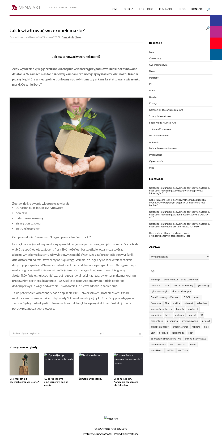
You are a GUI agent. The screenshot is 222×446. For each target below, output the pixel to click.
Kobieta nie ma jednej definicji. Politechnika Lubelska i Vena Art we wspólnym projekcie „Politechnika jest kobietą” (177, 202)
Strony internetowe (160, 116)
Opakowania (156, 161)
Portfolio (146, 8)
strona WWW (158, 344)
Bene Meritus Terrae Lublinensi (181, 279)
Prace (152, 90)
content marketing (183, 285)
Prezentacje (155, 154)
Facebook (156, 303)
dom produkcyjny (181, 291)
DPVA (187, 297)
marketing (156, 314)
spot (190, 332)
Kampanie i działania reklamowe (166, 109)
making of (193, 309)
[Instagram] (216, 32)
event (197, 297)
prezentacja (157, 320)
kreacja (180, 309)
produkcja (172, 320)
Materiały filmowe (159, 135)
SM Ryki (163, 332)
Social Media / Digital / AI (162, 122)
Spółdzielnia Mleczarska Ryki (166, 338)
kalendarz (202, 303)
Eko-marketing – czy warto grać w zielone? (24, 380)
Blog (182, 8)
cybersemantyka (160, 291)
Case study (68, 37)
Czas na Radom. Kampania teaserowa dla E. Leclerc (126, 381)
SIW (153, 332)
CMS (166, 285)
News (78, 37)
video (193, 344)
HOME (114, 8)
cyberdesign (203, 285)
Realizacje (166, 8)
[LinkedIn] (216, 54)
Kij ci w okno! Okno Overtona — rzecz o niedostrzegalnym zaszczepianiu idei (169, 234)
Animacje (154, 141)
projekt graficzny (160, 326)
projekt (206, 320)
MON (168, 314)
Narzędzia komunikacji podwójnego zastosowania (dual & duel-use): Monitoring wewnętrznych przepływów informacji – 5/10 (179, 190)
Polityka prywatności (126, 433)
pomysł (192, 314)
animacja (155, 279)
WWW (170, 350)
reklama (196, 326)
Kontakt (197, 8)
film (167, 303)
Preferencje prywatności (97, 433)
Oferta (128, 8)
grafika (176, 303)
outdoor (179, 314)
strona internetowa (195, 338)
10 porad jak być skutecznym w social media (56, 381)
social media (178, 332)
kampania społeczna (161, 309)
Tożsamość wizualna (160, 129)
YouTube (183, 350)
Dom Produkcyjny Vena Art (165, 297)
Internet (188, 303)
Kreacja (153, 103)
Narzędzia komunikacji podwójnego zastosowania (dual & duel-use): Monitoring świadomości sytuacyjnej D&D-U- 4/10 (179, 214)
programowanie (190, 320)
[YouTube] (216, 43)
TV (171, 344)
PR (150, 84)
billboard (155, 285)
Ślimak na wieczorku (90, 378)
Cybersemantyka (158, 64)
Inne (151, 167)
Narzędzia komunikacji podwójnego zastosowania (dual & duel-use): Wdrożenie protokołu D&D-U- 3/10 (179, 225)
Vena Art (181, 344)
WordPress (157, 350)
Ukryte (153, 96)
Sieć (206, 326)
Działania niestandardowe (163, 148)
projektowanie (180, 326)
